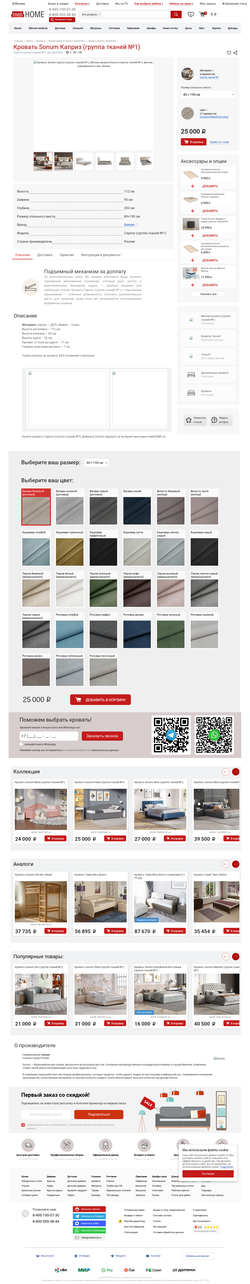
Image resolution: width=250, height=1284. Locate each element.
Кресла (51, 1181)
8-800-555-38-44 (62, 14)
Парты (70, 1195)
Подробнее (226, 1166)
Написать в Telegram (92, 1216)
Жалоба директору (134, 1221)
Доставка (102, 3)
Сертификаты (200, 1215)
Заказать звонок (102, 736)
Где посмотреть (201, 1221)
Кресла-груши (54, 1190)
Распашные (158, 1181)
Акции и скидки (58, 3)
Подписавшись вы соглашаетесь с (70, 1126)
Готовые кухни (30, 1195)
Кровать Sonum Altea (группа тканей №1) (218, 782)
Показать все (208, 294)
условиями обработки (77, 750)
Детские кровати (76, 1181)
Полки (155, 1195)
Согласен (208, 1173)
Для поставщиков (134, 1226)
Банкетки (141, 1185)
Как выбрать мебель (148, 3)
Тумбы (95, 1190)
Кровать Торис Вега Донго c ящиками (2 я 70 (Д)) (159, 876)
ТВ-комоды (112, 1195)
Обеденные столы (32, 1181)
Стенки (110, 1181)
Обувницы (141, 1181)
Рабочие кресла (180, 1190)
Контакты (81, 3)
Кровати (95, 1181)
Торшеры (206, 1190)
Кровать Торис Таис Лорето (210, 874)
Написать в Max (90, 1223)
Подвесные (53, 1195)
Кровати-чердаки (77, 1190)
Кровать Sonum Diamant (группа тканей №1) (218, 969)
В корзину (196, 142)
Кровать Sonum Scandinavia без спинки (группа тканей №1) (157, 969)
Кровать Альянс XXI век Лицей (33, 874)
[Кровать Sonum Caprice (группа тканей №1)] (43, 161)
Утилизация (131, 1232)
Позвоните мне (63, 19)
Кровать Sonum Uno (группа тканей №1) (39, 967)
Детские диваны (76, 1185)
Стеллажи (157, 1190)
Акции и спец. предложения (169, 1210)
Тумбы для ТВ (114, 1185)
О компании (200, 1210)
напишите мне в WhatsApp (40, 744)
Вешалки (141, 1190)
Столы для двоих (181, 1195)
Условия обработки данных (168, 1232)
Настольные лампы (212, 1195)
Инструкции (160, 1226)
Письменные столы (182, 1185)
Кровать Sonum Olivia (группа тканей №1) (99, 967)
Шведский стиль (236, 3)
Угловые (156, 1185)
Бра (203, 1185)
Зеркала (140, 1195)
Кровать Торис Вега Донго (90, 874)
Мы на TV (121, 3)
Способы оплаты (162, 1215)
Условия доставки (134, 1210)
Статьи (157, 1221)
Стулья (25, 1185)
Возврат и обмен (133, 1215)
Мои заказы (208, 3)
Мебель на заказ (180, 3)
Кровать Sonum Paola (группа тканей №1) (99, 782)
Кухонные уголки (31, 1190)
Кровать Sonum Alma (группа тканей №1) (159, 782)
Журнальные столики (118, 1190)
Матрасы (96, 1185)
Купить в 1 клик (219, 142)
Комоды (95, 1195)
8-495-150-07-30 (62, 9)
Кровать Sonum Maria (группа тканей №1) (40, 782)
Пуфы (50, 1185)
